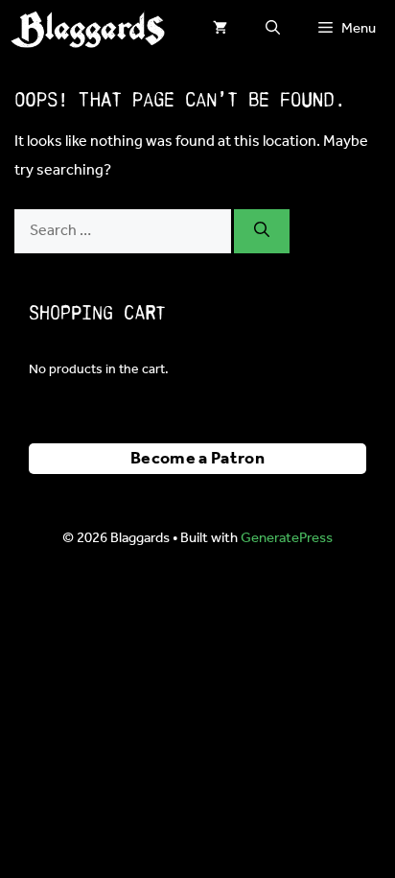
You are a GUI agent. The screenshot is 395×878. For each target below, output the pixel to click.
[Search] (262, 231)
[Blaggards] (87, 29)
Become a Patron (197, 458)
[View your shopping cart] (220, 29)
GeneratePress (287, 538)
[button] (272, 29)
